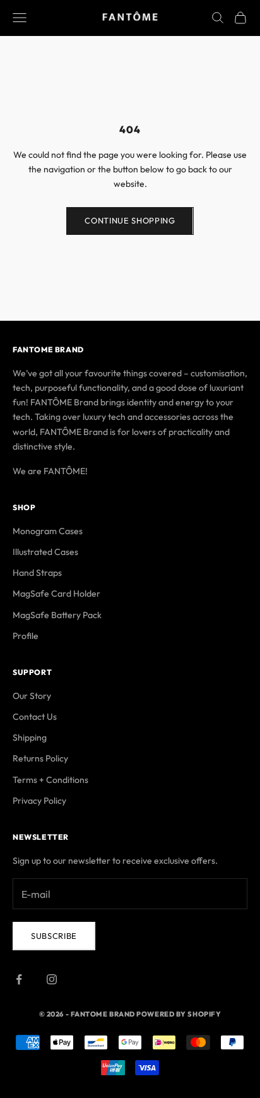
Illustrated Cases (45, 552)
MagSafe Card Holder (56, 593)
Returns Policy (40, 758)
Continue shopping (130, 220)
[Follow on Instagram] (51, 979)
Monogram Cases (48, 531)
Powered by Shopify (178, 1014)
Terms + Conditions (50, 779)
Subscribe (54, 936)
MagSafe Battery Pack (57, 615)
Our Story (32, 695)
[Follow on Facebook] (19, 979)
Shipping (30, 737)
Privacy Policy (39, 800)
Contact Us (35, 716)
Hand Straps (37, 572)
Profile (25, 635)
